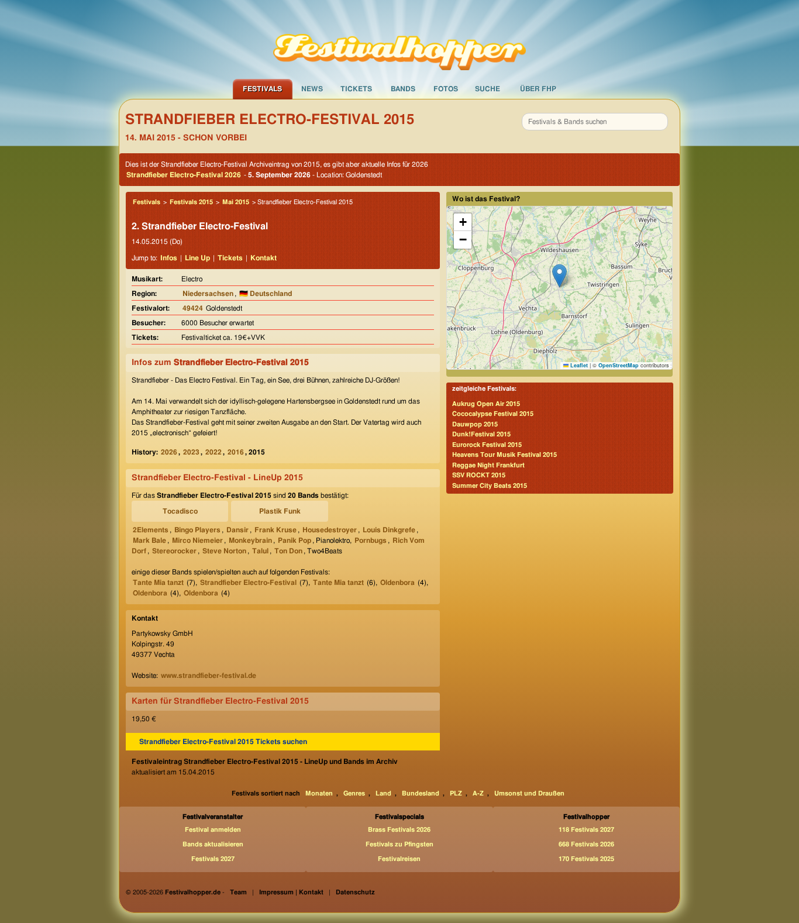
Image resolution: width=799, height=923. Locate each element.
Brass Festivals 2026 (399, 829)
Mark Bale (149, 540)
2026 (169, 452)
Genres (354, 793)
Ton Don (288, 551)
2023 (191, 452)
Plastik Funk (280, 511)
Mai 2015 (235, 202)
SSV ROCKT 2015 (478, 475)
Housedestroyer (329, 529)
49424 (192, 308)
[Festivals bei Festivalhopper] (399, 39)
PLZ (456, 793)
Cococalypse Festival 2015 (492, 414)
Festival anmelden (213, 829)
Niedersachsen (207, 293)
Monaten (319, 793)
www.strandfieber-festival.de (208, 675)
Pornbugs (370, 540)
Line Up (197, 257)
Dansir (237, 529)
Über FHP (538, 88)
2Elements (150, 529)
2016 (236, 452)
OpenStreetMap (618, 365)
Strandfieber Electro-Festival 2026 (183, 174)
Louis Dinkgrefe (389, 529)
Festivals (262, 88)
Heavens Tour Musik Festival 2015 (504, 455)
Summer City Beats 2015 (489, 486)
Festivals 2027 (213, 859)
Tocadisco (180, 511)
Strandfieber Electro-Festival (248, 582)
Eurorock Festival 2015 (487, 445)
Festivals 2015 (191, 202)
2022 (213, 452)
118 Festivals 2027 (586, 829)
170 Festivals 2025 (586, 859)
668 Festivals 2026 (586, 844)
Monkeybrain (250, 540)
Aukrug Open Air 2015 (486, 404)
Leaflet (578, 365)
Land (383, 793)
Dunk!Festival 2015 (481, 434)
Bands (403, 88)
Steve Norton (224, 551)
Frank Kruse (275, 529)
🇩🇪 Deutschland (265, 293)
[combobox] (595, 121)
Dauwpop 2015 (475, 424)
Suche (487, 88)
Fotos (445, 88)
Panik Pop (294, 540)
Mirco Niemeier (197, 540)
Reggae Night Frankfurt (488, 465)
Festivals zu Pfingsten (399, 844)
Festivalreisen (399, 859)
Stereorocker (174, 551)
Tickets (356, 88)
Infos (168, 257)
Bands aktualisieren (212, 844)
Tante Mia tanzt (158, 582)
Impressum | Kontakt (291, 892)
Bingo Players (197, 529)
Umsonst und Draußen (529, 793)
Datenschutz (355, 892)
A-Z (478, 793)
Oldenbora (397, 582)
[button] (559, 276)
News (312, 88)
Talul (260, 551)
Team (238, 892)
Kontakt (263, 257)
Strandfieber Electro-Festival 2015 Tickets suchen (223, 741)
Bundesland (420, 793)
